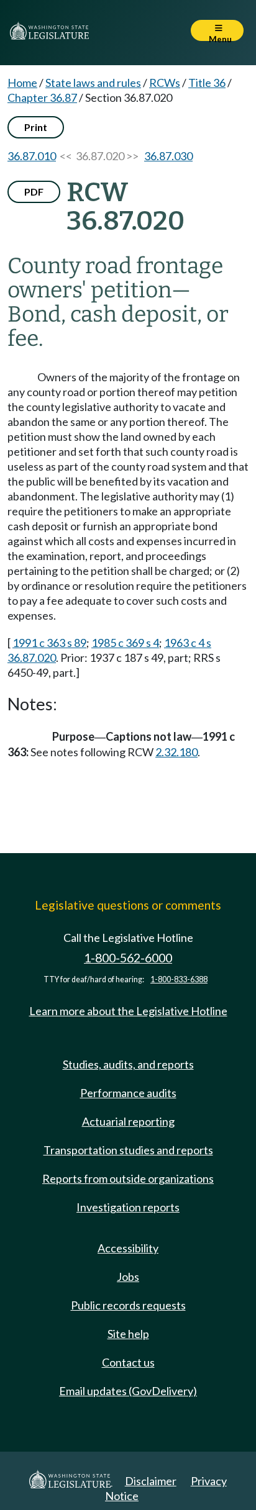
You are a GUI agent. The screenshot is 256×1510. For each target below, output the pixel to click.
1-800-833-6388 (179, 979)
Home (22, 82)
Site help (128, 1333)
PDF (33, 191)
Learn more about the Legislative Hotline (128, 1011)
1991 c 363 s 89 (49, 642)
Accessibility (128, 1248)
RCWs (164, 82)
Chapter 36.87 (42, 97)
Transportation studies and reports (128, 1150)
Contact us (128, 1362)
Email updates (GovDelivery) (128, 1391)
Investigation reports (128, 1207)
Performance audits (128, 1093)
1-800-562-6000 (128, 958)
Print (35, 127)
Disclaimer (150, 1481)
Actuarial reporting (128, 1121)
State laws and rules (93, 82)
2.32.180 (176, 752)
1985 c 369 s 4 (125, 642)
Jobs (128, 1276)
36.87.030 (168, 156)
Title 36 (207, 82)
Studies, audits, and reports (128, 1064)
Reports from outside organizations (128, 1178)
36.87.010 (31, 156)
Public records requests (128, 1305)
